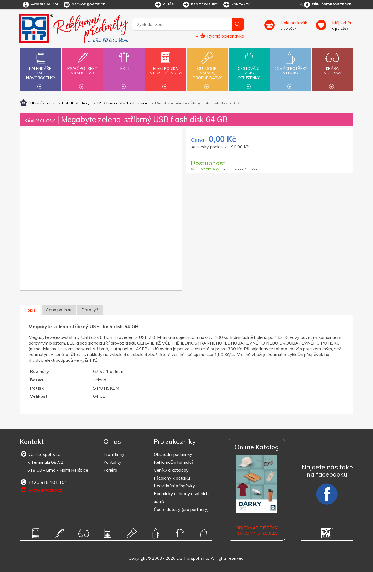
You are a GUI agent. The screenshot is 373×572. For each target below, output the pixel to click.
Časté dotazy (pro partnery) (181, 509)
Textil (124, 68)
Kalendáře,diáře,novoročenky (40, 73)
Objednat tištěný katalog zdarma (257, 530)
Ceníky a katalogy (171, 470)
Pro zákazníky (204, 4)
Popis (30, 310)
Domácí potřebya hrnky (290, 71)
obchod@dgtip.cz (88, 4)
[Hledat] (238, 24)
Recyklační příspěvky (174, 485)
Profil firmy (114, 454)
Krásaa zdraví (332, 71)
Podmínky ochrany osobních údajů (181, 497)
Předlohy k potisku (172, 478)
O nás (168, 4)
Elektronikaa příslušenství (165, 71)
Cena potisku (58, 309)
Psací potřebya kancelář (82, 71)
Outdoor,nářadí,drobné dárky (207, 73)
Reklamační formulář (173, 462)
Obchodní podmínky (173, 454)
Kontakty (240, 4)
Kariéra (110, 470)
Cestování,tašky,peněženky (249, 73)
